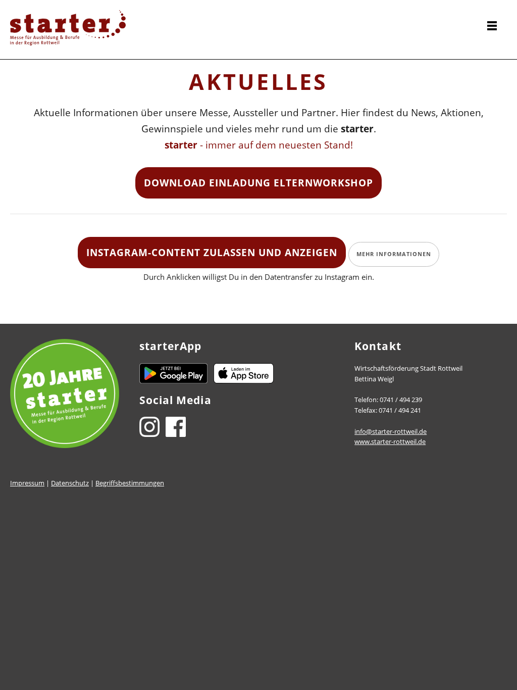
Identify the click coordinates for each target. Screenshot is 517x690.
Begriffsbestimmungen (129, 482)
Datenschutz (70, 482)
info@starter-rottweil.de (390, 431)
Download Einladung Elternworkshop (258, 182)
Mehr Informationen (393, 254)
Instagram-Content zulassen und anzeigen (211, 252)
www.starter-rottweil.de (390, 441)
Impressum (27, 482)
